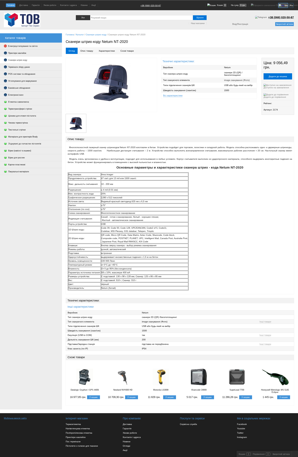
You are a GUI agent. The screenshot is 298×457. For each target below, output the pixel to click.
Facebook (242, 424)
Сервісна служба (188, 424)
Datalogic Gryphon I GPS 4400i (85, 390)
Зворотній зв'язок (284, 24)
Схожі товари (127, 51)
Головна (10, 5)
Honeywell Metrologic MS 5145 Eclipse (275, 391)
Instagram (242, 437)
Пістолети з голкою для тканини (82, 446)
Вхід (234, 24)
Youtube (241, 428)
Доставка (23, 5)
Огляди (126, 446)
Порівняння (259, 454)
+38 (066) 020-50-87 (150, 5)
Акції (93, 5)
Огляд (72, 51)
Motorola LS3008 (160, 390)
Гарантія (36, 5)
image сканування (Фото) (237, 80)
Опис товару (86, 51)
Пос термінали (73, 441)
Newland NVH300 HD (122, 390)
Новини (84, 5)
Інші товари (265, 321)
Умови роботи (49, 5)
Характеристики (107, 51)
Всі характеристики (173, 95)
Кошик (221, 5)
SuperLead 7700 (237, 390)
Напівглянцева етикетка (78, 428)
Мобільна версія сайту (15, 418)
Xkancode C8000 (199, 390)
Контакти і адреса (68, 5)
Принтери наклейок (76, 437)
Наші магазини (198, 23)
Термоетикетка (73, 424)
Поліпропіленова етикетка (79, 433)
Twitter (240, 433)
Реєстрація (242, 24)
